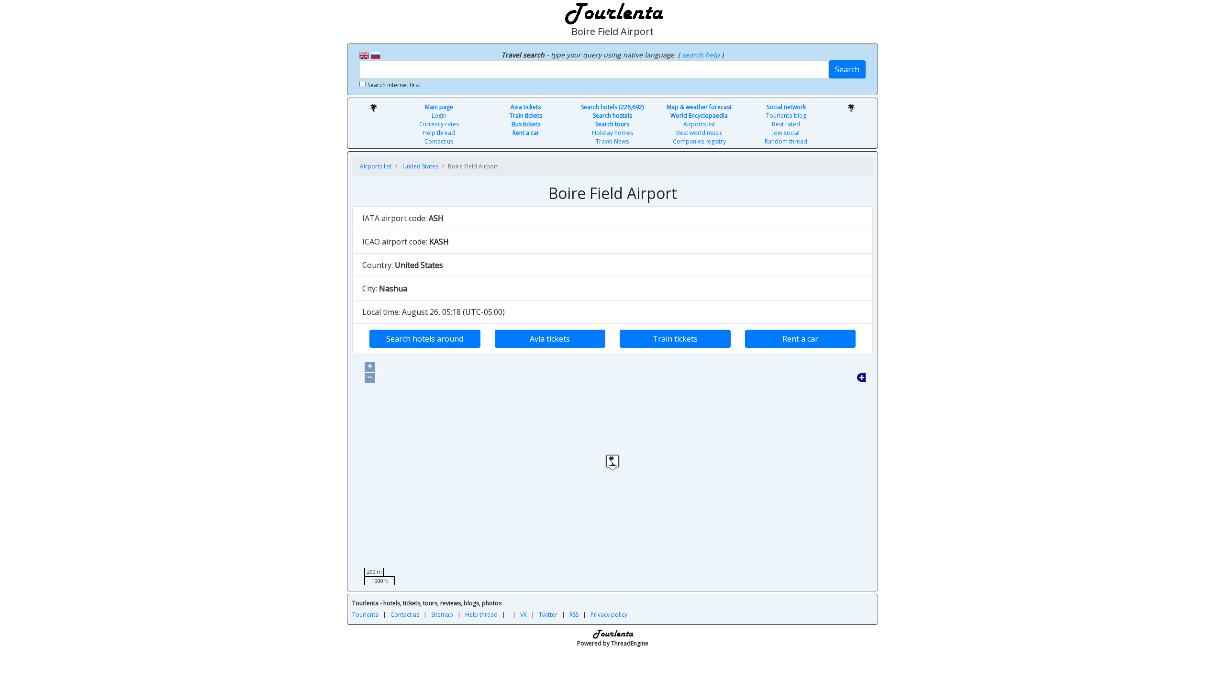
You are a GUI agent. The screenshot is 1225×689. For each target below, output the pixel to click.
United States (420, 166)
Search (847, 69)
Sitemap (442, 615)
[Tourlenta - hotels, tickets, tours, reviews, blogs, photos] (612, 12)
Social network (786, 107)
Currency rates (439, 124)
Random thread (786, 141)
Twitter (548, 615)
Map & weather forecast (699, 107)
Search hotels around (424, 338)
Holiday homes (612, 133)
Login (439, 115)
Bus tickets (526, 124)
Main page (439, 107)
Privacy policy (608, 615)
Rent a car (525, 133)
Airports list (699, 124)
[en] (364, 54)
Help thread (439, 133)
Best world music (699, 133)
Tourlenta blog (786, 115)
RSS (574, 615)
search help (702, 54)
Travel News (612, 141)
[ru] (375, 54)
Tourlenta (365, 615)
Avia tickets (526, 107)
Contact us (438, 141)
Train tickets (526, 115)
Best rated (786, 124)
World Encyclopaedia (699, 115)
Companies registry (699, 141)
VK (523, 615)
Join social (786, 133)
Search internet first (394, 85)
